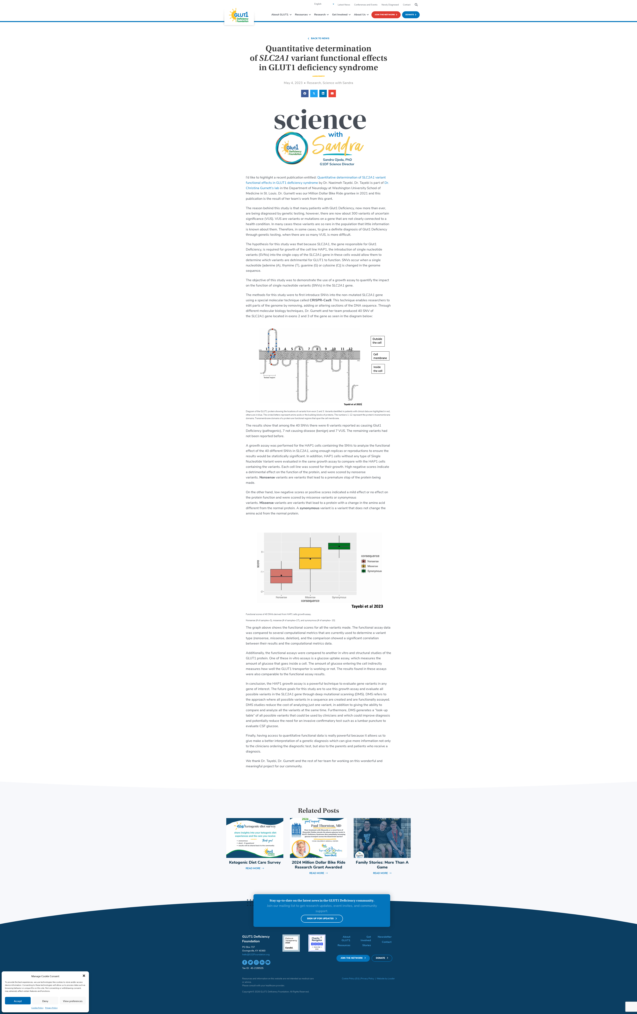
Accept (18, 1000)
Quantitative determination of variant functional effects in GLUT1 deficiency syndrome (318, 57)
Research (314, 83)
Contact (407, 5)
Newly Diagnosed (390, 5)
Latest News (344, 5)
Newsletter (384, 937)
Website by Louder (386, 979)
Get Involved (366, 939)
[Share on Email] (332, 93)
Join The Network (385, 15)
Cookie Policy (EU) (350, 979)
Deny (45, 1000)
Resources (344, 945)
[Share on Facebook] (305, 93)
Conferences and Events (365, 5)
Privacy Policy (51, 1008)
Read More (255, 868)
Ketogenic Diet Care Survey (255, 863)
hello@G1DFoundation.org (256, 954)
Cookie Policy (37, 1008)
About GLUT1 (346, 939)
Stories (366, 945)
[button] (84, 975)
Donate (409, 15)
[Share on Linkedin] (323, 93)
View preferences (72, 1000)
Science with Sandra (338, 83)
